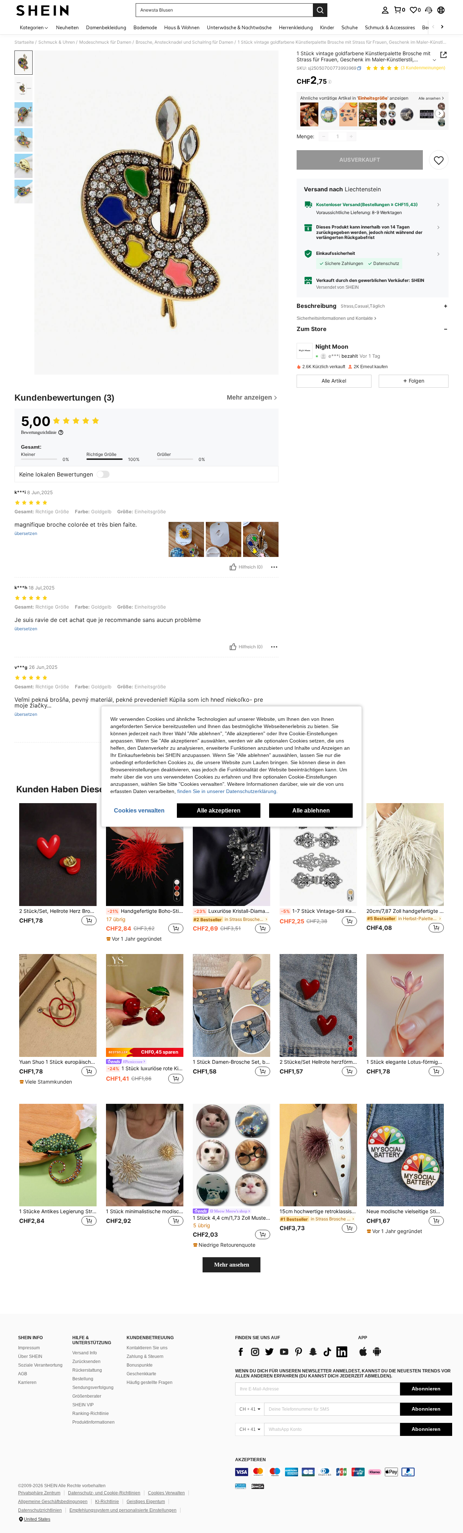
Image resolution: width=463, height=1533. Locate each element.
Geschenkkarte (141, 1373)
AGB (22, 1373)
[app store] (363, 1355)
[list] (293, 1351)
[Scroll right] (442, 27)
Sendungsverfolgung (93, 1387)
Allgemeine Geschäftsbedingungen (53, 1501)
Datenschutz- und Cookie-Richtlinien (104, 1492)
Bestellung (82, 1378)
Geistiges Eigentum (146, 1501)
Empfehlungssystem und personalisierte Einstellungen (123, 1510)
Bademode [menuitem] (145, 27)
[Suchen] (320, 10)
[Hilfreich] (233, 567)
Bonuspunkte (140, 1365)
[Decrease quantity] (323, 136)
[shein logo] (42, 10)
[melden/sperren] (274, 567)
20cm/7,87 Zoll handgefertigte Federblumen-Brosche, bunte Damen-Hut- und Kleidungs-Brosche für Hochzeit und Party (405, 911)
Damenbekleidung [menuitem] (106, 27)
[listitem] (309, 115)
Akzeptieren (250, 1460)
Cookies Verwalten (166, 1492)
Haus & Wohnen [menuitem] (182, 27)
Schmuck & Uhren (56, 42)
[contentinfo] (343, 1472)
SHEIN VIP (83, 1404)
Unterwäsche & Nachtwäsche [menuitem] (239, 27)
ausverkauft (359, 159)
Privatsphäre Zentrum (39, 1492)
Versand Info (84, 1352)
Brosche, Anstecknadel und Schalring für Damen (184, 42)
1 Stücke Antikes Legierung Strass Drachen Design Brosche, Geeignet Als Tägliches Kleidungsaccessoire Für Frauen (58, 1211)
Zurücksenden (86, 1361)
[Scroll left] (433, 27)
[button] (428, 10)
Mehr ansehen (231, 1265)
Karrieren (27, 1382)
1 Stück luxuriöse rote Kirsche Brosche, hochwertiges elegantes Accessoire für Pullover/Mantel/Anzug (145, 1068)
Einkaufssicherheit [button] (335, 253)
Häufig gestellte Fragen (150, 1382)
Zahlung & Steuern (145, 1356)
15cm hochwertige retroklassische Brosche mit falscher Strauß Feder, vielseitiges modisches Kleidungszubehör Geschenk (318, 1211)
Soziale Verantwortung (40, 1365)
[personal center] (385, 10)
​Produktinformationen (93, 1422)
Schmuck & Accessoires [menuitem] (390, 27)
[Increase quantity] (351, 136)
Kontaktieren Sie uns (147, 1347)
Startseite (24, 42)
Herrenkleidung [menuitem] (296, 27)
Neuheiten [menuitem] (67, 27)
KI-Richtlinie (107, 1501)
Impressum (29, 1347)
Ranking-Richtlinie (90, 1413)
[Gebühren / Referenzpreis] (330, 81)
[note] (135, 938)
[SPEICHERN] (439, 160)
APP (362, 1338)
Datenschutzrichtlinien (40, 1510)
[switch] (103, 474)
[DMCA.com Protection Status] (257, 1486)
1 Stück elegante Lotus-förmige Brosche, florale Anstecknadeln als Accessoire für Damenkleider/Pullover (405, 1062)
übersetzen (25, 533)
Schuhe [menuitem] (349, 27)
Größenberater (86, 1396)
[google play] (377, 1355)
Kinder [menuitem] (327, 27)
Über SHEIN (30, 1356)
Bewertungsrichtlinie (38, 432)
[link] (399, 9)
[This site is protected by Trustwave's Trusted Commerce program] (240, 1486)
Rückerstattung (87, 1370)
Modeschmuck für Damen (105, 42)
